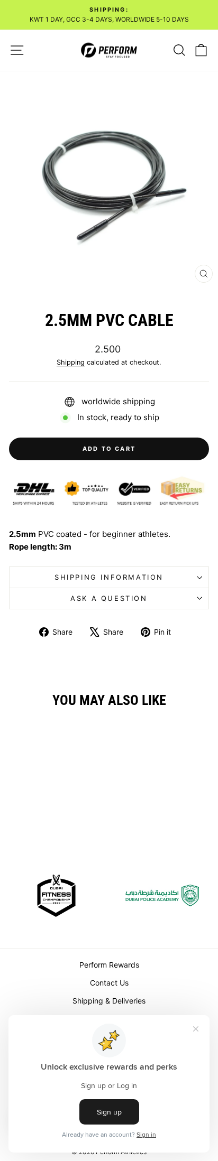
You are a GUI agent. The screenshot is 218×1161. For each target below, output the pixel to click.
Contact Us (109, 982)
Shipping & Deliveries (109, 1000)
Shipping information (109, 577)
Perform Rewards (109, 964)
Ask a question (108, 598)
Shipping (71, 362)
